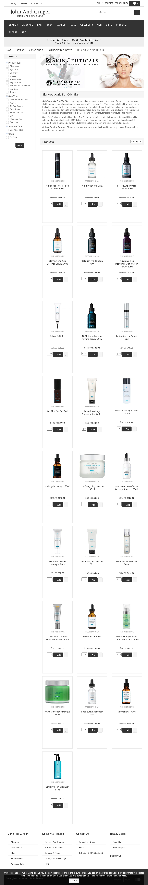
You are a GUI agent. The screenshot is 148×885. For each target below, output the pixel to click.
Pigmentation (16, 119)
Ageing (13, 103)
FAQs (47, 863)
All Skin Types (16, 106)
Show (19, 145)
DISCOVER (122, 25)
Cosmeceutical (16, 130)
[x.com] (122, 862)
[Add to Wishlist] (66, 204)
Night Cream (15, 82)
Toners (13, 92)
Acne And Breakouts (19, 100)
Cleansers (14, 66)
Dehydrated (15, 109)
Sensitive (14, 122)
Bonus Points (121, 3)
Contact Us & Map (87, 841)
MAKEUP (61, 25)
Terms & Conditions (54, 847)
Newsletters (16, 847)
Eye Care (14, 69)
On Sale (13, 137)
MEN (99, 25)
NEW (24, 32)
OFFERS (13, 32)
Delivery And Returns (54, 841)
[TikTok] (136, 862)
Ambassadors (17, 863)
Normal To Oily (16, 113)
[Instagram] (127, 862)
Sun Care (14, 89)
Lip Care (14, 73)
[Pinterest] (132, 862)
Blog (13, 852)
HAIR (40, 25)
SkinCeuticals (36, 50)
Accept (74, 880)
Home (8, 50)
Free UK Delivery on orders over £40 (74, 43)
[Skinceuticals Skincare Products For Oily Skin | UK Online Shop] (30, 12)
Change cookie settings (55, 858)
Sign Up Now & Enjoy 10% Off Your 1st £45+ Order (74, 40)
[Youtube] (118, 862)
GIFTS (109, 25)
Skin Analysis (119, 847)
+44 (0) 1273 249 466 (18, 3)
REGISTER (109, 3)
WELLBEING (86, 25)
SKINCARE (27, 25)
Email (81, 847)
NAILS (73, 25)
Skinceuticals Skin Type (60, 50)
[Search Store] (137, 12)
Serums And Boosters (20, 86)
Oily (11, 116)
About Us (15, 841)
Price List (117, 841)
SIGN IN (100, 3)
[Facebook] (113, 862)
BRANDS (13, 25)
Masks (13, 76)
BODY (50, 25)
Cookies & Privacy (53, 852)
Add (59, 204)
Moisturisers (15, 79)
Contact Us (36, 3)
